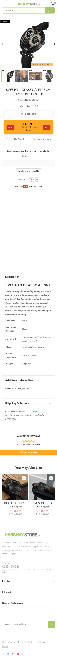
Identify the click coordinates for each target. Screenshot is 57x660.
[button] (54, 44)
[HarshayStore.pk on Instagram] (13, 654)
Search (5, 645)
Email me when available (28, 171)
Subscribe (51, 624)
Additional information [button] (19, 380)
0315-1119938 (11, 567)
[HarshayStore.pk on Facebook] (3, 654)
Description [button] (12, 277)
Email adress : (28, 156)
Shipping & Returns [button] (17, 403)
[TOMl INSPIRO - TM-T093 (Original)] (42, 487)
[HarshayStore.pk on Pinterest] (23, 654)
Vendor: (21, 99)
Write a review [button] (28, 452)
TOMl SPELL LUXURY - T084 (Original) (15, 504)
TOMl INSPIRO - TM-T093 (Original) (41, 504)
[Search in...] (50, 10)
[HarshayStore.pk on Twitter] (8, 654)
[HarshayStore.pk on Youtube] (18, 654)
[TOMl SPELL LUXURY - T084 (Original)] (15, 487)
